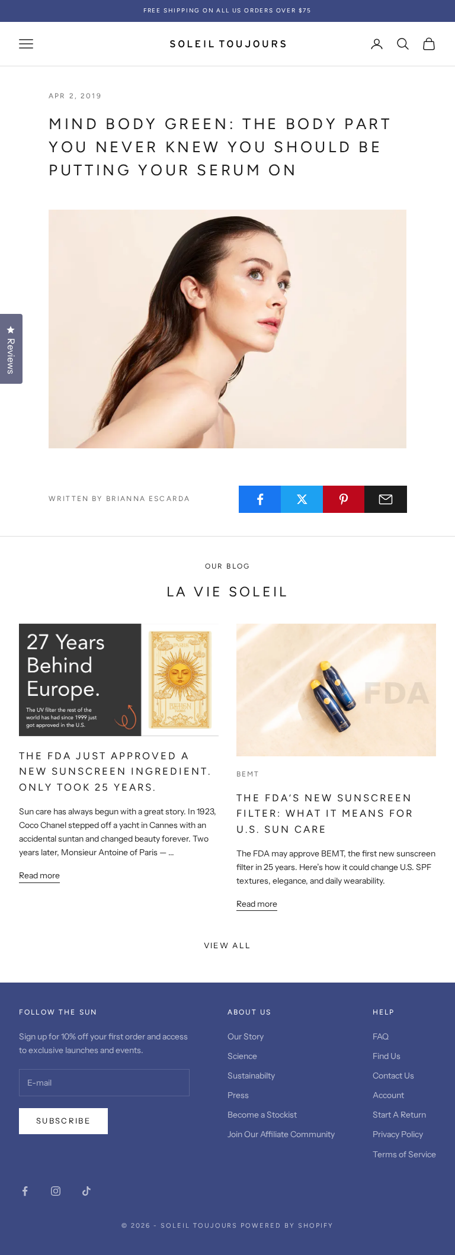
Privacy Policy (398, 1134)
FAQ (381, 1036)
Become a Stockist (262, 1114)
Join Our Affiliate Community (281, 1134)
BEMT (248, 774)
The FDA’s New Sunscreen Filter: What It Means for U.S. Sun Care (325, 814)
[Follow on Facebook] (25, 1191)
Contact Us (393, 1075)
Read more (39, 875)
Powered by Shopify (287, 1226)
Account (388, 1095)
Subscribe (63, 1120)
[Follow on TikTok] (86, 1191)
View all (228, 945)
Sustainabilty (251, 1075)
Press (238, 1095)
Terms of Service (404, 1154)
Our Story (246, 1036)
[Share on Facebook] (260, 499)
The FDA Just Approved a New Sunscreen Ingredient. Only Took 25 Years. (115, 772)
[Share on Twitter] (302, 499)
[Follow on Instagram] (56, 1191)
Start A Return (399, 1114)
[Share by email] (385, 499)
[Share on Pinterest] (344, 499)
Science (242, 1056)
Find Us (386, 1056)
